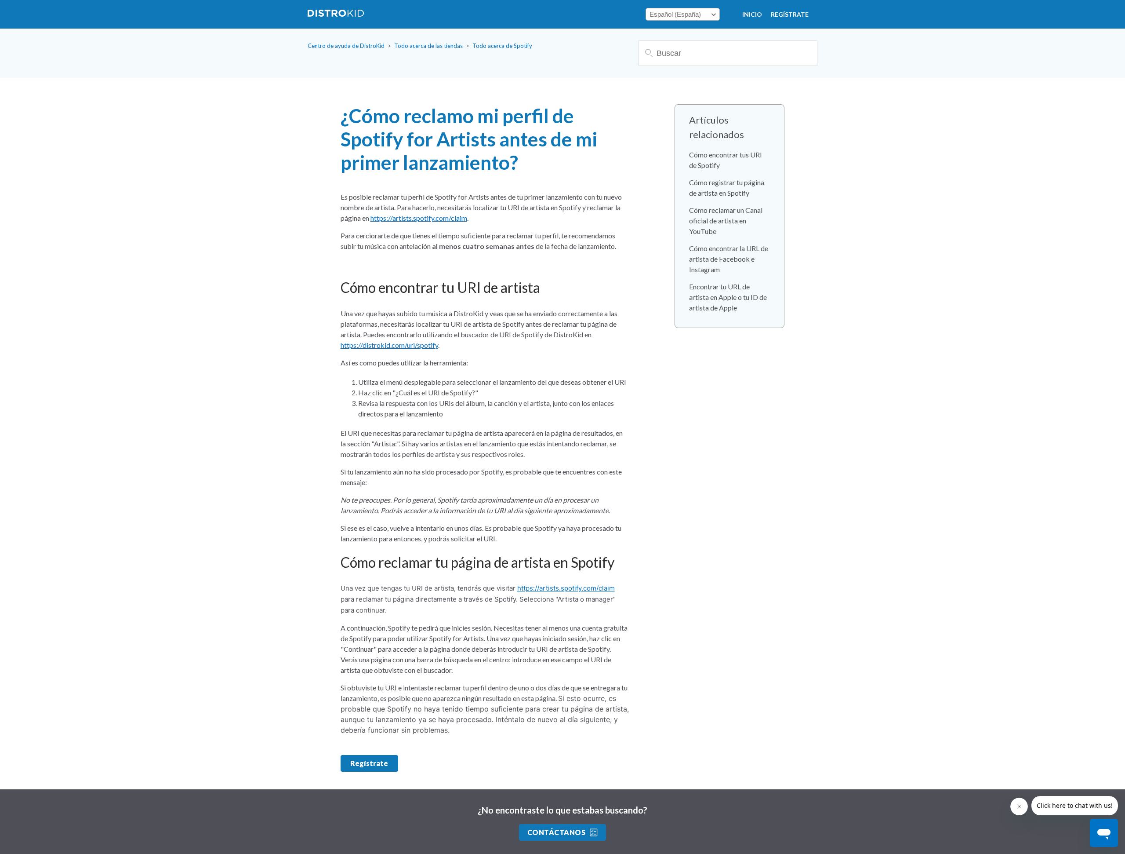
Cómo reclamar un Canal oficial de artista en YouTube (725, 220)
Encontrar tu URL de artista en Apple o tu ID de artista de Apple (728, 297)
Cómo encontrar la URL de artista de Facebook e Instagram (728, 259)
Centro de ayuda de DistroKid (346, 45)
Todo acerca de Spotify (502, 45)
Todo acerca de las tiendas (428, 45)
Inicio (752, 14)
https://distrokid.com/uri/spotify (389, 345)
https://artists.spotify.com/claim (418, 218)
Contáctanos (556, 832)
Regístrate (790, 14)
